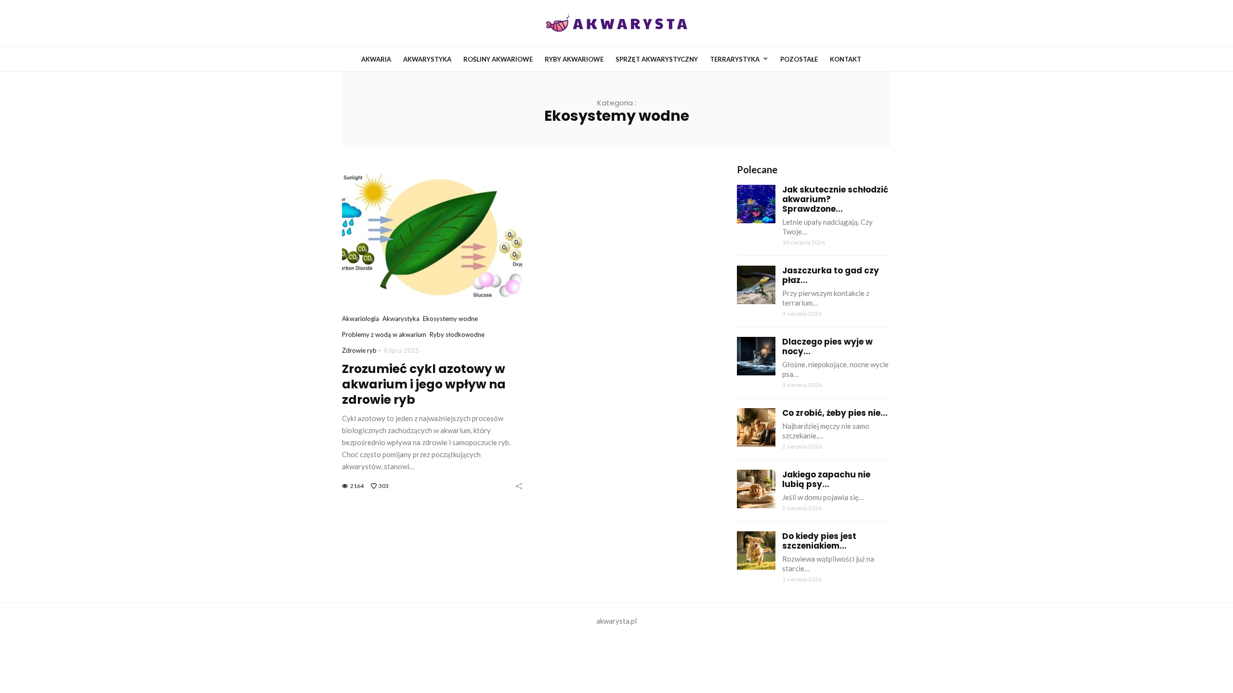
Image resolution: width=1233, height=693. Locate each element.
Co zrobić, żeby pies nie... (835, 413)
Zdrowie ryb (359, 350)
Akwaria (376, 59)
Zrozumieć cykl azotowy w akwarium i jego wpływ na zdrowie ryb (424, 384)
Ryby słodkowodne (457, 334)
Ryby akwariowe (574, 59)
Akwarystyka (427, 59)
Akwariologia (360, 318)
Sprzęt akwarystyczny (657, 59)
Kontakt (845, 59)
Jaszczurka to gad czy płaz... (830, 275)
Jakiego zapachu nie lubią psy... (826, 479)
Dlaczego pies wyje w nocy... (827, 346)
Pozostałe (799, 59)
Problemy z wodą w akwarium (384, 334)
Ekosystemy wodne (450, 318)
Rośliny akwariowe (498, 59)
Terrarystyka (735, 59)
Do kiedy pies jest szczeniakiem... (819, 541)
